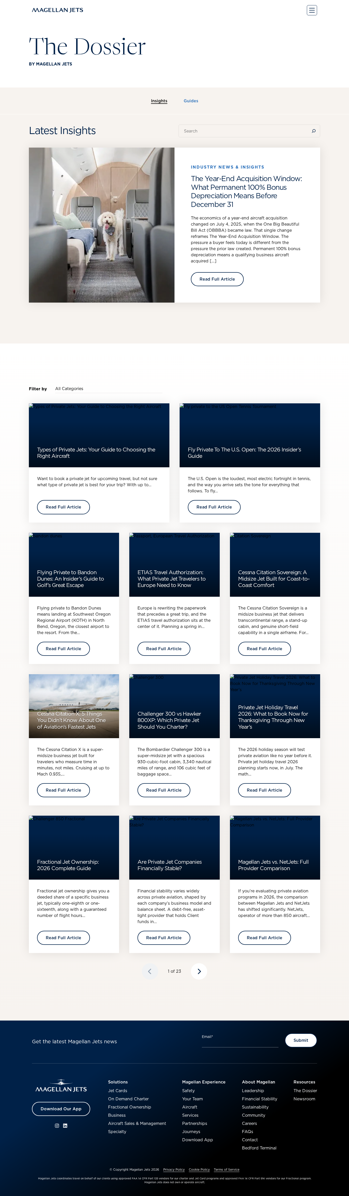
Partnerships (194, 1123)
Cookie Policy (199, 1169)
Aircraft (189, 1107)
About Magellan (258, 1082)
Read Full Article (217, 279)
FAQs (247, 1131)
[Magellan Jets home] (61, 1085)
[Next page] (199, 971)
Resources (304, 1082)
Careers (249, 1123)
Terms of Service (226, 1169)
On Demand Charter (128, 1099)
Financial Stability (259, 1099)
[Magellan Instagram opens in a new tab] (57, 1126)
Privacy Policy (174, 1169)
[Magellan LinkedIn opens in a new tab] (65, 1126)
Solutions (118, 1082)
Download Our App (61, 1109)
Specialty (117, 1131)
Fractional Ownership (129, 1107)
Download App (197, 1140)
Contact (250, 1140)
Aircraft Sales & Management (137, 1123)
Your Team (192, 1099)
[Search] (315, 131)
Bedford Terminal (259, 1148)
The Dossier (305, 1090)
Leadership (253, 1090)
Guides (191, 101)
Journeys (191, 1131)
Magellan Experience (204, 1082)
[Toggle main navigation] (312, 10)
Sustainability (255, 1107)
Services (190, 1115)
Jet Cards (117, 1090)
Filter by (38, 389)
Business (117, 1115)
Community (253, 1115)
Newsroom (304, 1099)
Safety (188, 1090)
